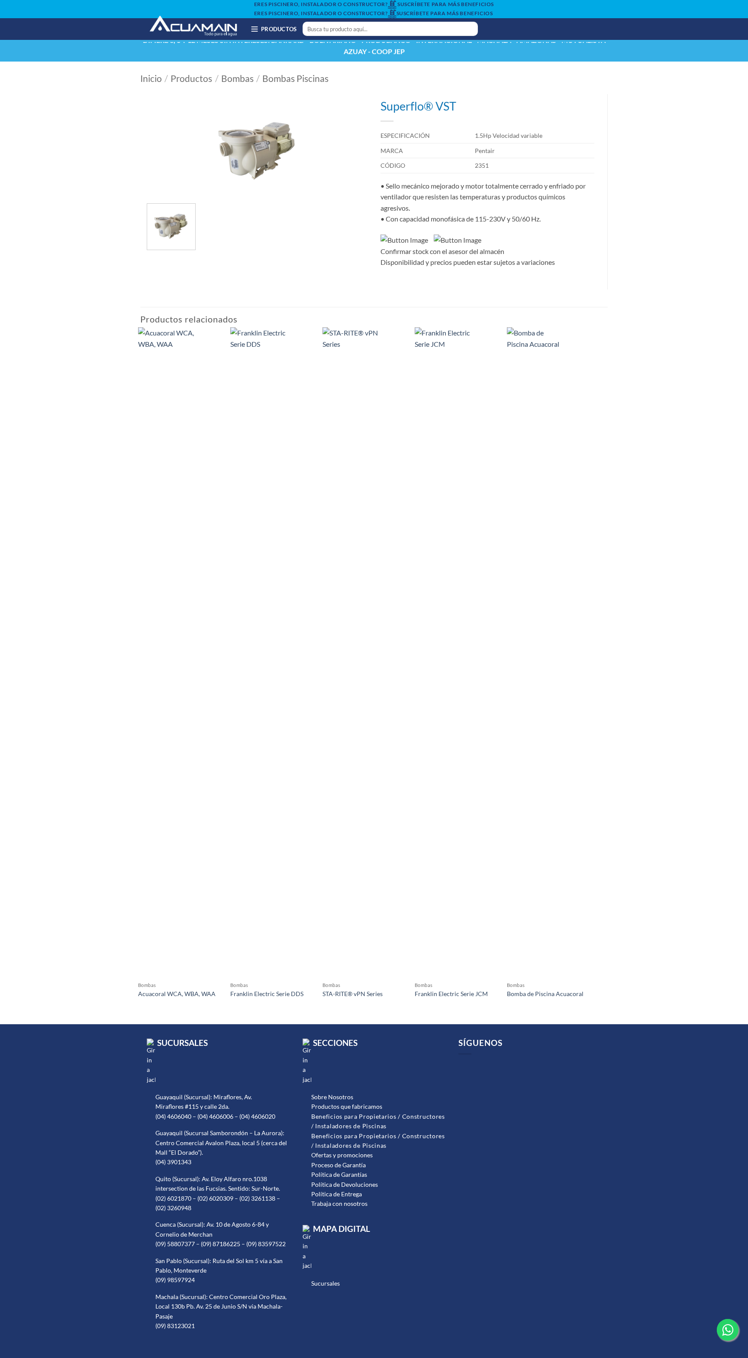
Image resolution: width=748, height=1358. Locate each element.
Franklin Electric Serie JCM (451, 993)
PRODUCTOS (279, 29)
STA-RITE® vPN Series (352, 993)
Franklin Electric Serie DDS (266, 993)
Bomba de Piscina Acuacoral (545, 993)
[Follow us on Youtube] (489, 1068)
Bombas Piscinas (295, 78)
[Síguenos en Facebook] (493, 29)
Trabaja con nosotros (339, 1203)
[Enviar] (469, 29)
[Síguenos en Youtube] (515, 29)
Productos (191, 78)
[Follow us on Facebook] (465, 1068)
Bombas (237, 78)
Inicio (151, 78)
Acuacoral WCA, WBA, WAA (177, 993)
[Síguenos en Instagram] (504, 29)
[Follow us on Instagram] (477, 1068)
